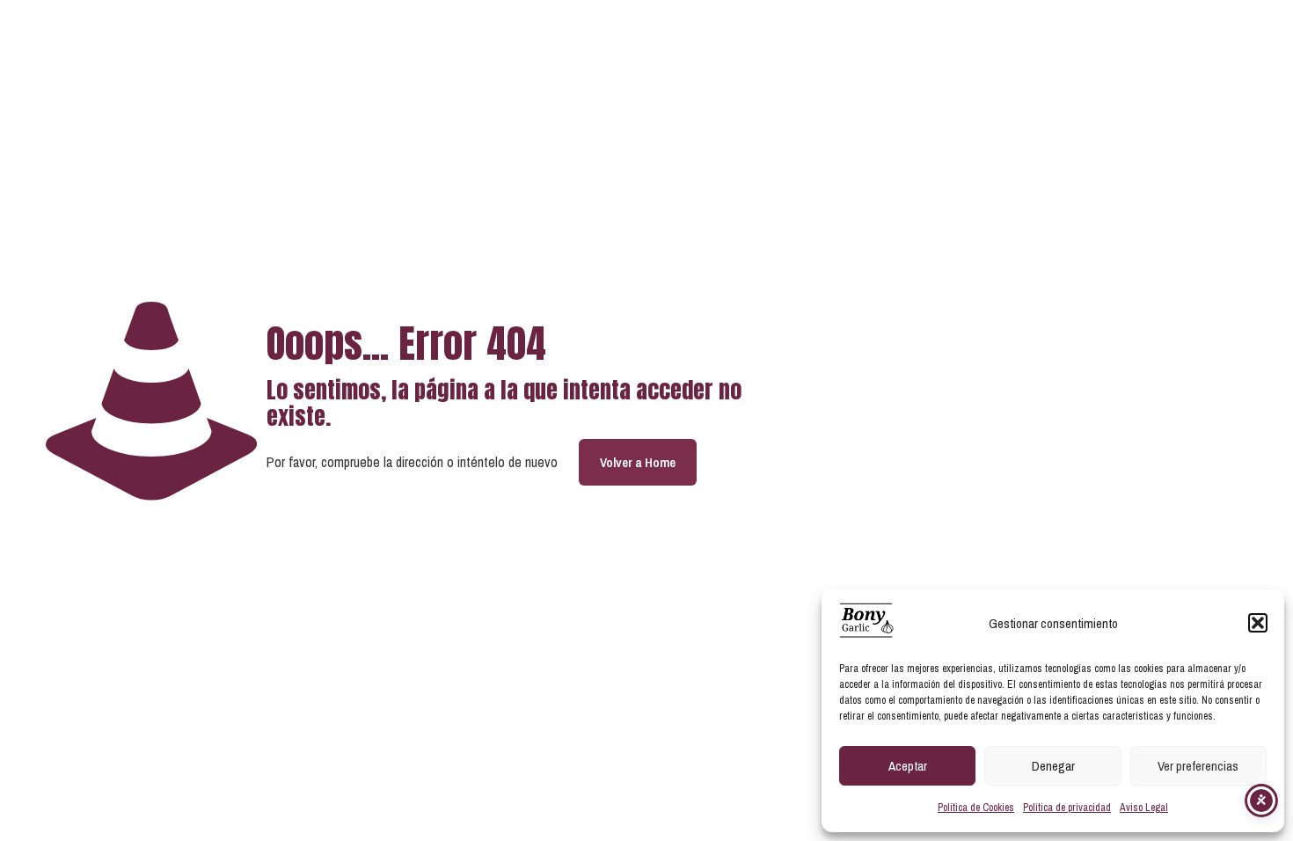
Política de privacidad (1067, 808)
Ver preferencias (1198, 766)
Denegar (1053, 766)
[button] (1258, 623)
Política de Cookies (976, 808)
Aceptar (907, 766)
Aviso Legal (1144, 808)
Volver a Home (638, 462)
